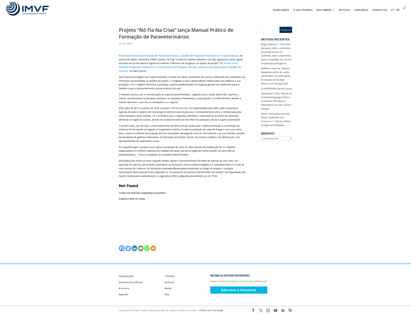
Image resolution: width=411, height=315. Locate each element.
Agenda (123, 294)
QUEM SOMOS (281, 10)
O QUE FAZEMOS (302, 10)
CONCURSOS (361, 10)
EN (397, 10)
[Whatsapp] (147, 248)
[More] (153, 248)
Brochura (124, 288)
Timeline (170, 276)
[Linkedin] (134, 248)
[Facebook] (122, 248)
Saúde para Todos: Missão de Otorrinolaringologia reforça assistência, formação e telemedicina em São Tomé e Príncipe (276, 101)
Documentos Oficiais (131, 282)
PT (392, 10)
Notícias (169, 282)
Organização (126, 276)
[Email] (141, 248)
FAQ (167, 294)
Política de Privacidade (211, 310)
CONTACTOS (379, 10)
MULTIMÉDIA (324, 10)
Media (168, 288)
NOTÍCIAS (344, 10)
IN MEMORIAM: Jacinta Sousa (276, 88)
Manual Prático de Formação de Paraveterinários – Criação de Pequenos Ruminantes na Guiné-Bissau (180, 55)
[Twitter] (128, 248)
